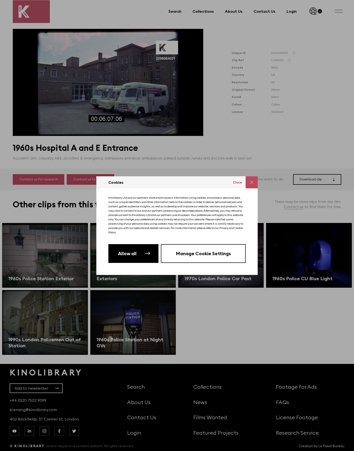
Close (237, 182)
